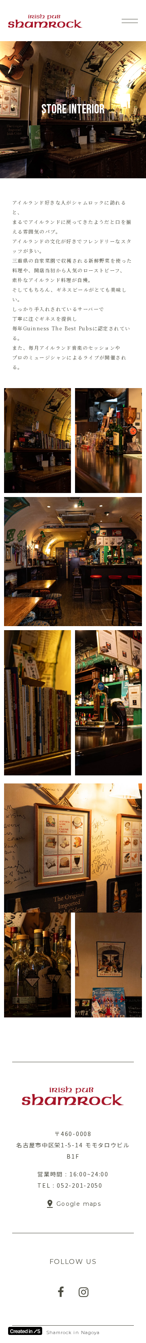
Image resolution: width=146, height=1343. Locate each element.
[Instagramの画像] (83, 1292)
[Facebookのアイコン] (60, 1292)
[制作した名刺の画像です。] (37, 440)
